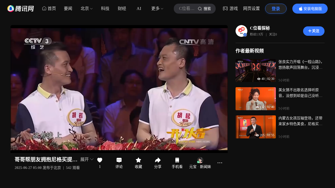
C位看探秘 (260, 28)
